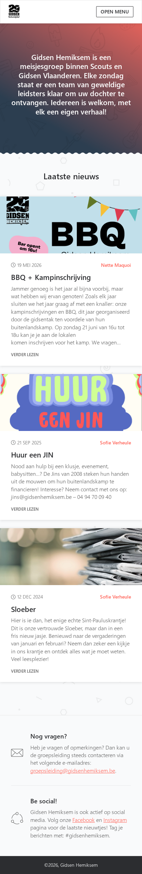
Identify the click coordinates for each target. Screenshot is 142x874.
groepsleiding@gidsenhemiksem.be (72, 770)
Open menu (115, 11)
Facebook (83, 819)
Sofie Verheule (115, 442)
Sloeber (23, 609)
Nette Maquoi (116, 265)
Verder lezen (25, 354)
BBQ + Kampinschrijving (51, 277)
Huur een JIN (32, 454)
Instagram (115, 819)
